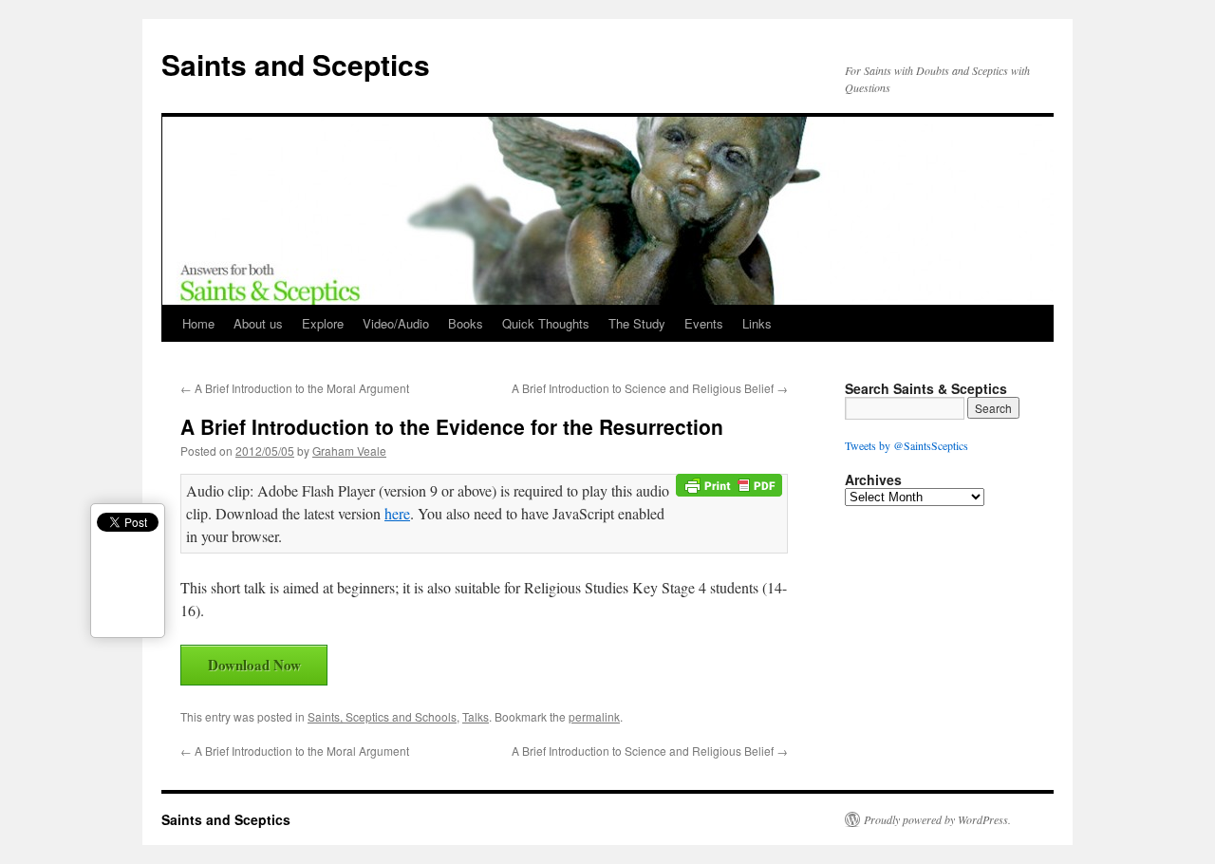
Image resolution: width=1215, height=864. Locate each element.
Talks (475, 716)
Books (465, 323)
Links (757, 323)
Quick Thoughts (545, 323)
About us (258, 323)
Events (703, 323)
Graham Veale (349, 450)
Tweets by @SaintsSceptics (906, 445)
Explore (323, 323)
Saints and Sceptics (295, 64)
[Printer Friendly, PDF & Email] (732, 491)
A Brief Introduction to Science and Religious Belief (650, 388)
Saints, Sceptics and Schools (382, 716)
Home (198, 323)
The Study (636, 323)
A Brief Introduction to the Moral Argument (294, 388)
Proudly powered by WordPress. (937, 819)
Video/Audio (396, 323)
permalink (594, 716)
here (397, 513)
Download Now (254, 664)
